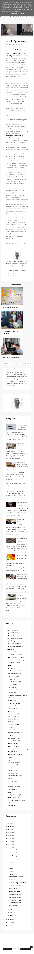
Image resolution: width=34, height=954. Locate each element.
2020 (9, 841)
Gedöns (9, 711)
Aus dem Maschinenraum (14, 654)
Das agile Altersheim (15, 905)
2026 (9, 823)
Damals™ (10, 679)
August (12, 862)
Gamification (11, 708)
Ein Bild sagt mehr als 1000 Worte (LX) (16, 484)
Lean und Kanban (10, 44)
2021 (9, 838)
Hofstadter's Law (22, 502)
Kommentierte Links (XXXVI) (17, 876)
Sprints (9, 792)
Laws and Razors (12, 738)
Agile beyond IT (11, 630)
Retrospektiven (11, 773)
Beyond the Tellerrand (13, 663)
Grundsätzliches (11, 719)
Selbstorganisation (12, 786)
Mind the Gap (11, 752)
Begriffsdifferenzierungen (14, 657)
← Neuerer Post (7, 363)
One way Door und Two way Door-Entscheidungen (22, 427)
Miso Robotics (18, 49)
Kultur (9, 735)
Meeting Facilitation (13, 746)
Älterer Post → (26, 363)
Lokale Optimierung (14, 891)
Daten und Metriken (13, 682)
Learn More (14, 13)
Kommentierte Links (13, 732)
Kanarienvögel (13, 888)
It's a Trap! (10, 730)
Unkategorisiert (11, 797)
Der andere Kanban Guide (10, 307)
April (11, 874)
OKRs (9, 757)
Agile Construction (12, 633)
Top (17, 951)
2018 (9, 847)
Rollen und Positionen (13, 776)
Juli (11, 865)
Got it (22, 13)
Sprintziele (12, 880)
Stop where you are (15, 894)
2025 (9, 826)
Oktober (12, 856)
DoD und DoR (11, 692)
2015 (9, 925)
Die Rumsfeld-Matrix (21, 520)
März (11, 909)
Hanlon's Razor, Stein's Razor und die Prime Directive (22, 464)
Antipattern (10, 652)
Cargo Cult (20, 595)
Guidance (10, 722)
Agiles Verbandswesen (13, 646)
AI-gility (9, 649)
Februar (12, 912)
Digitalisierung (11, 690)
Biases (9, 665)
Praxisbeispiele (11, 765)
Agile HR (9, 635)
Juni (11, 868)
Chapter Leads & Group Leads (21, 445)
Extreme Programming (13, 703)
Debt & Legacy (11, 684)
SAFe (8, 778)
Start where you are (15, 897)
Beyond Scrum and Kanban (15, 660)
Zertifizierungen (11, 805)
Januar (12, 915)
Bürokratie (10, 668)
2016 (9, 922)
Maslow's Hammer (22, 538)
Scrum (9, 784)
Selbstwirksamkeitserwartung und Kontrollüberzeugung (22, 577)
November (13, 853)
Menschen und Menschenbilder (16, 749)
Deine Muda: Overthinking (11, 357)
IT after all (10, 727)
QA (8, 767)
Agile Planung (11, 641)
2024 (9, 829)
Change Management (13, 673)
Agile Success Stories (13, 643)
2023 (9, 832)
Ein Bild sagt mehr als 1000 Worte (17, 695)
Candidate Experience (13, 671)
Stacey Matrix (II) (22, 555)
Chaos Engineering (12, 676)
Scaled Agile (10, 781)
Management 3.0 (12, 743)
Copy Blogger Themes (25, 948)
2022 (9, 835)
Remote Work (11, 770)
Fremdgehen (11, 706)
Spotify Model (11, 789)
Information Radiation (13, 724)
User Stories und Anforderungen (16, 800)
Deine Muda (10, 687)
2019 (9, 844)
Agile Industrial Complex (14, 638)
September (13, 859)
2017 (9, 919)
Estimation (10, 700)
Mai (11, 871)
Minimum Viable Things (14, 754)
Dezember (13, 850)
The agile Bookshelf (13, 795)
